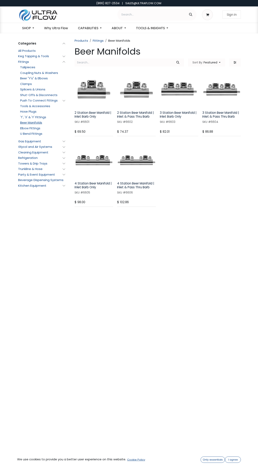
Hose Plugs (28, 111)
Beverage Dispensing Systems (40, 180)
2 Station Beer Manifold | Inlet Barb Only (93, 114)
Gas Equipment (29, 141)
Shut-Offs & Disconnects (38, 95)
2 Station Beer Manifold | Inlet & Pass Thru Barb (135, 114)
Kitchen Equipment (32, 185)
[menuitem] (28, 28)
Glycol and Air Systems (35, 147)
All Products (27, 51)
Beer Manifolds (31, 122)
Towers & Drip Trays (32, 163)
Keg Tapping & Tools (33, 56)
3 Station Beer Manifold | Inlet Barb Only (178, 114)
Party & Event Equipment (36, 174)
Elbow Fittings (30, 128)
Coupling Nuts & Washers (39, 73)
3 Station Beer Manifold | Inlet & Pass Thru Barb (220, 114)
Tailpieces (27, 67)
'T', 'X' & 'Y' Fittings (33, 117)
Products (81, 40)
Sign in (232, 14)
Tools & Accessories (35, 106)
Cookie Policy (136, 460)
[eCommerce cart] (209, 14)
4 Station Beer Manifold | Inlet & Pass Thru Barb (135, 185)
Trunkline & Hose (30, 169)
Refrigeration (28, 158)
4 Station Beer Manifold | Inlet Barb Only (93, 185)
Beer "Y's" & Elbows (34, 78)
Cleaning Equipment (33, 152)
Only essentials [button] (213, 460)
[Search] (191, 15)
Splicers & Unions (32, 89)
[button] (206, 62)
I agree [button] (233, 460)
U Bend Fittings (31, 134)
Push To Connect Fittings (39, 100)
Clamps (26, 84)
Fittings (23, 62)
